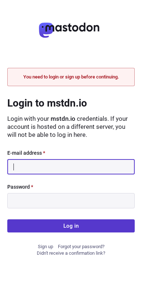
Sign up (45, 246)
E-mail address (26, 153)
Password (20, 187)
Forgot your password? (81, 246)
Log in (71, 226)
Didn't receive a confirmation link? (71, 253)
